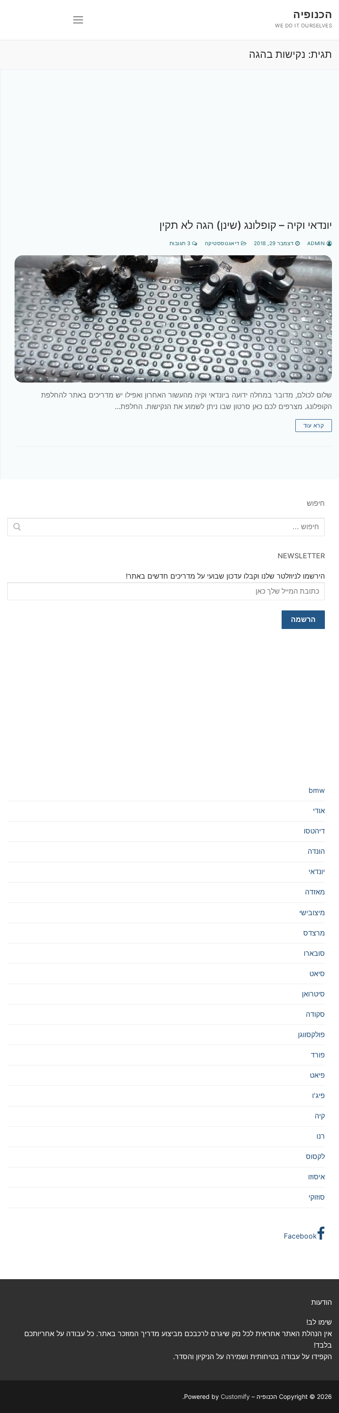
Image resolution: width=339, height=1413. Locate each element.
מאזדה (315, 891)
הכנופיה (312, 14)
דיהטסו (314, 830)
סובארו (314, 953)
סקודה (315, 1014)
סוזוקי (317, 1197)
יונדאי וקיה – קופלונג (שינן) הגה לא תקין (245, 225)
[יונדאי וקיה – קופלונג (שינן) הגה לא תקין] (173, 319)
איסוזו (316, 1176)
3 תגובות (181, 243)
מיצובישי (312, 912)
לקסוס (315, 1156)
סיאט (317, 973)
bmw (317, 790)
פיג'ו (318, 1095)
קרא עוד (313, 425)
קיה (320, 1115)
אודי (319, 810)
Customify (235, 1396)
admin (317, 243)
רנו (320, 1136)
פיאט (317, 1075)
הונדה (316, 851)
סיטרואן (313, 993)
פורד (318, 1054)
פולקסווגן (311, 1034)
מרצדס (314, 932)
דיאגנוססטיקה (223, 243)
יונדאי (317, 871)
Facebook (300, 1235)
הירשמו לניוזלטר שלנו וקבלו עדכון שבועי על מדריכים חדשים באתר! (225, 576)
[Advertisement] (173, 153)
